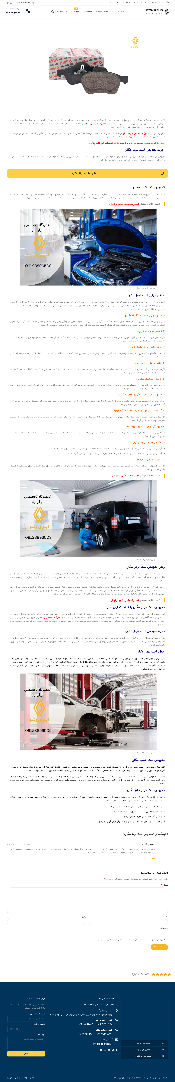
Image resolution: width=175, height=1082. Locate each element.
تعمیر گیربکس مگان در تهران (124, 600)
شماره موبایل (39, 1024)
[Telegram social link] (101, 1050)
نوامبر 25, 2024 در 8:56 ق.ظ (18, 844)
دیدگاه (164, 885)
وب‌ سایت (164, 928)
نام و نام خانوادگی (37, 1014)
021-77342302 (85, 1034)
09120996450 (105, 1024)
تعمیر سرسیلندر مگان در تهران (124, 204)
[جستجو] (52, 11)
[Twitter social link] (113, 1050)
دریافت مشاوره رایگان (24, 3)
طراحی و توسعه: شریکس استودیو (21, 1077)
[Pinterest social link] (109, 1050)
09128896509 (86, 1024)
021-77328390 (105, 1034)
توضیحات (41, 1034)
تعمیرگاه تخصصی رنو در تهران (136, 133)
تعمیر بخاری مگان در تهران (125, 476)
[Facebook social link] (116, 1050)
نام (166, 916)
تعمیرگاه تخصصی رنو (52, 617)
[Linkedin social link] (105, 1050)
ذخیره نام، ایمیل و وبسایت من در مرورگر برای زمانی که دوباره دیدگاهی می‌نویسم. (131, 940)
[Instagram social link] (11, 3)
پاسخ (153, 858)
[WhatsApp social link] (7, 3)
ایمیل (83, 916)
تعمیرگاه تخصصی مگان (95, 123)
